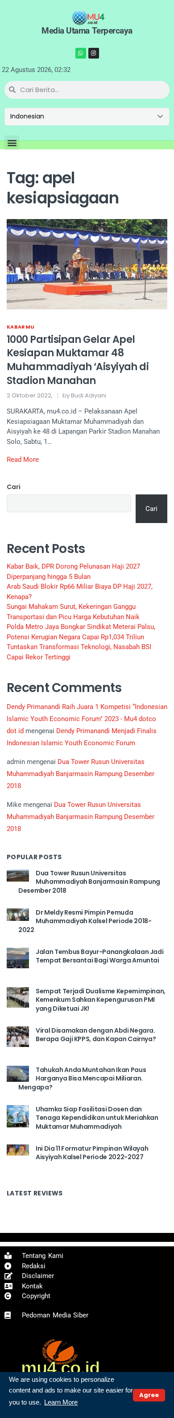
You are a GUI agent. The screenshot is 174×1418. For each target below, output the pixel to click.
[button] (11, 142)
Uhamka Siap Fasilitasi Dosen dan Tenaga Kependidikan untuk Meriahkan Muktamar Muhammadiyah (97, 1118)
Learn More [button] (61, 1402)
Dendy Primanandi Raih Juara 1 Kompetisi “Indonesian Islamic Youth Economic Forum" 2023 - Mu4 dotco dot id (87, 719)
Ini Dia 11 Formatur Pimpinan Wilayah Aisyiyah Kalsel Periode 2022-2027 (92, 1153)
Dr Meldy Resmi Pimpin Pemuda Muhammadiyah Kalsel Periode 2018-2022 (84, 921)
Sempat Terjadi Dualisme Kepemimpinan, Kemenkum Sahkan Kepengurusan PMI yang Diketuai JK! (101, 1000)
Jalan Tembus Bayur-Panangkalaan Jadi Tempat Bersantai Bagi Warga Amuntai (99, 956)
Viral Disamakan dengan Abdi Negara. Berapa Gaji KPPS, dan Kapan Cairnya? (96, 1035)
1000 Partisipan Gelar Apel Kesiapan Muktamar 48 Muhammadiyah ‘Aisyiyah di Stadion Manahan (78, 360)
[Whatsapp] (80, 53)
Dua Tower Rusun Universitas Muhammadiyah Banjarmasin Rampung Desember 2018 (80, 774)
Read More (23, 460)
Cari (14, 486)
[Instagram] (93, 53)
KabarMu (20, 326)
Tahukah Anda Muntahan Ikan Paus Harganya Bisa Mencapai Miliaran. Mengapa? (82, 1078)
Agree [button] (149, 1395)
